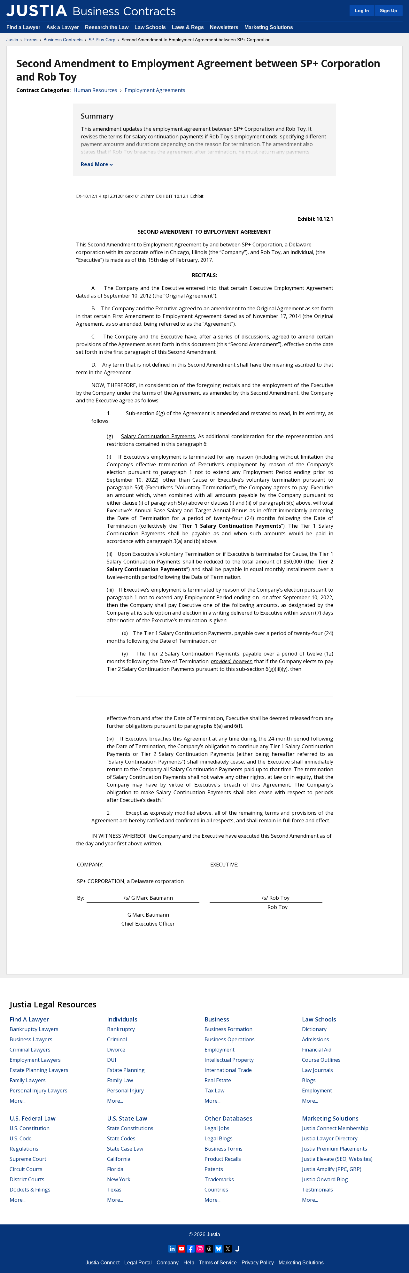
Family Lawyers (28, 1080)
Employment (219, 1049)
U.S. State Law (127, 1118)
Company (168, 1262)
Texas (114, 1189)
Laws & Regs (188, 27)
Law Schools (150, 27)
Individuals (122, 1019)
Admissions (315, 1039)
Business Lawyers (31, 1039)
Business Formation (228, 1029)
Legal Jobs (216, 1128)
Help (188, 1262)
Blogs (309, 1080)
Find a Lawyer (23, 27)
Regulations (24, 1148)
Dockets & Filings (30, 1189)
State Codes (121, 1138)
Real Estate (217, 1080)
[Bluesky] (218, 1249)
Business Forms (223, 1148)
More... (18, 1100)
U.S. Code (21, 1138)
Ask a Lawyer (63, 27)
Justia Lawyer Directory (330, 1138)
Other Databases (228, 1118)
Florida (115, 1169)
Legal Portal (138, 1262)
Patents (213, 1169)
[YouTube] (181, 1249)
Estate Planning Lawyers (39, 1070)
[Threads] (209, 1249)
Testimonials (317, 1189)
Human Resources (95, 90)
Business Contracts (62, 39)
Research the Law (106, 27)
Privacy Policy (258, 1262)
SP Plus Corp (102, 39)
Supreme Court (28, 1158)
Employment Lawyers (35, 1059)
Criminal (117, 1039)
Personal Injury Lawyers (38, 1090)
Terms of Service (218, 1262)
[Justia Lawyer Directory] (237, 1249)
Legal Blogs (218, 1138)
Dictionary (314, 1029)
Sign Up (388, 10)
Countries (216, 1189)
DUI (111, 1059)
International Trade (228, 1070)
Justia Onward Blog (325, 1179)
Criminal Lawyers (30, 1049)
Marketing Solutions (268, 27)
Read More (94, 164)
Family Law (120, 1080)
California (118, 1158)
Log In (362, 10)
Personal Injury (125, 1090)
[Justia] (36, 10)
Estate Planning (126, 1070)
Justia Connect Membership (335, 1128)
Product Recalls (222, 1158)
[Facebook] (191, 1249)
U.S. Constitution (30, 1128)
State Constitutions (130, 1128)
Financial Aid (316, 1049)
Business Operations (229, 1039)
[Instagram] (200, 1249)
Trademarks (219, 1179)
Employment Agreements (155, 90)
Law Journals (317, 1070)
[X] (228, 1249)
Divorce (116, 1049)
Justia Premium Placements (334, 1148)
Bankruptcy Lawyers (34, 1029)
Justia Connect (103, 1262)
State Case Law (125, 1148)
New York (118, 1179)
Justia (12, 39)
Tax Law (214, 1090)
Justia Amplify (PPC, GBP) (331, 1169)
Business (216, 1019)
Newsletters (224, 27)
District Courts (27, 1179)
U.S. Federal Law (33, 1118)
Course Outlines (321, 1059)
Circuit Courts (26, 1169)
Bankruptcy (121, 1029)
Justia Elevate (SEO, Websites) (337, 1158)
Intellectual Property (229, 1059)
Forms (30, 39)
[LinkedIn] (172, 1249)
